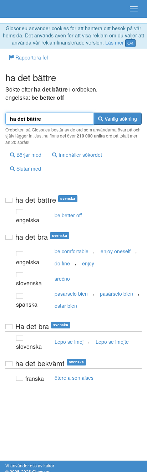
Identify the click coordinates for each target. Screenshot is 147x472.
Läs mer (114, 42)
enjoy (88, 263)
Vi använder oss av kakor (29, 465)
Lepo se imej (69, 341)
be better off (68, 215)
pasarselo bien (71, 293)
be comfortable (71, 251)
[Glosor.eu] (18, 9)
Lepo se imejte (112, 341)
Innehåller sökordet (79, 154)
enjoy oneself (116, 251)
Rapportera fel (31, 57)
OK (130, 43)
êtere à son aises (74, 377)
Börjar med (28, 154)
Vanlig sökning (120, 118)
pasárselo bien (116, 293)
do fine (62, 263)
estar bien (66, 305)
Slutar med (28, 168)
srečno (62, 278)
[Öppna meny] (134, 9)
